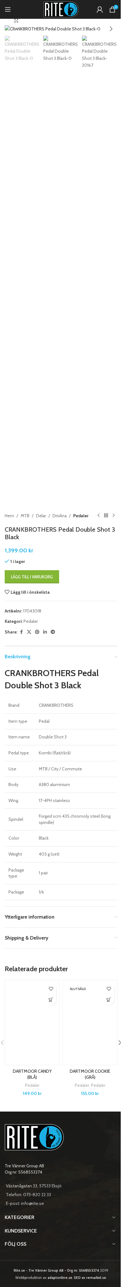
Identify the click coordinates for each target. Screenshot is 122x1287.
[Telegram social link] (53, 632)
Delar (41, 515)
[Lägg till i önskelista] (50, 988)
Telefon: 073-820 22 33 (28, 1194)
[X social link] (29, 632)
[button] (11, 29)
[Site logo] (61, 9)
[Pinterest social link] (37, 632)
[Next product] (113, 515)
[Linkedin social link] (45, 632)
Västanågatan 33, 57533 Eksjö (34, 1186)
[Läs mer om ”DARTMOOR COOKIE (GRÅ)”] (108, 999)
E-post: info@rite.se (25, 1203)
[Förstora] (16, 21)
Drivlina (60, 515)
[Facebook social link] (21, 632)
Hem (9, 515)
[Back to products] (106, 515)
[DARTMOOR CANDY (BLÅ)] (32, 1022)
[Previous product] (98, 515)
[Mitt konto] (100, 9)
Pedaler (81, 515)
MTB (25, 515)
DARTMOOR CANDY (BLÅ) (32, 1074)
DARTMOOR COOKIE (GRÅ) (90, 1074)
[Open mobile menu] (8, 9)
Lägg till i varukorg (32, 576)
